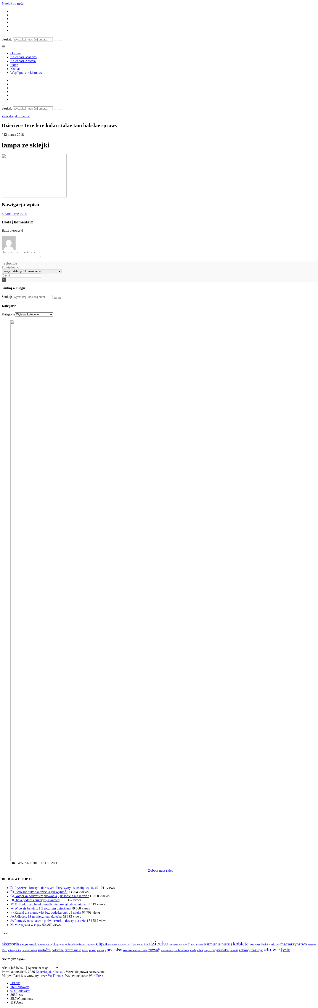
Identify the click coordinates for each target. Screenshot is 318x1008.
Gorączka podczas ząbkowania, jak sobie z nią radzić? (51, 896)
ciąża (101, 944)
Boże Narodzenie (76, 944)
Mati (4, 950)
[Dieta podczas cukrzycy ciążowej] (12, 900)
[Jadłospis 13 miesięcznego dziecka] (12, 916)
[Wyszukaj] (55, 40)
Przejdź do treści (13, 3)
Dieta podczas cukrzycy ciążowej (37, 900)
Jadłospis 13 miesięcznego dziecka (38, 916)
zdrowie (271, 949)
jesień (200, 944)
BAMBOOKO (45, 944)
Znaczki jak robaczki (16, 116)
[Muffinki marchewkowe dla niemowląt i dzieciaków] (12, 904)
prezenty (101, 950)
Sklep (14, 65)
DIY (129, 944)
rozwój (154, 949)
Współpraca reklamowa (26, 72)
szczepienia (167, 950)
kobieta (241, 944)
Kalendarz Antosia (23, 61)
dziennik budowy (178, 944)
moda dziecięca (29, 950)
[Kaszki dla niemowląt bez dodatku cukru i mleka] (12, 912)
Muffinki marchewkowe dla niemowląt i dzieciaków (50, 904)
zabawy (245, 950)
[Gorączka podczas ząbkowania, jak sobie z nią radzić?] (12, 896)
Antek (33, 944)
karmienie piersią (218, 944)
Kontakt (15, 69)
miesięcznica (14, 950)
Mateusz (312, 944)
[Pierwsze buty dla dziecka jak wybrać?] (12, 892)
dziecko (159, 943)
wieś (200, 950)
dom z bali (142, 944)
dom (134, 944)
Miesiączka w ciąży (27, 925)
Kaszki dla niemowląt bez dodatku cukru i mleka (47, 912)
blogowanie (60, 944)
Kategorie (8, 314)
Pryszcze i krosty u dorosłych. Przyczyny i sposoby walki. (54, 888)
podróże (44, 950)
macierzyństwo (293, 944)
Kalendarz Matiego (23, 57)
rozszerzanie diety (135, 950)
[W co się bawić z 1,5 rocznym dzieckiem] (12, 908)
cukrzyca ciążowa (117, 944)
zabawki (234, 950)
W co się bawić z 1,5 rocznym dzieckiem (42, 908)
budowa (90, 944)
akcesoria (10, 944)
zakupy (257, 950)
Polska (85, 950)
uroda (193, 950)
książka (275, 944)
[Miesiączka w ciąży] (12, 925)
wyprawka (220, 950)
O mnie (15, 53)
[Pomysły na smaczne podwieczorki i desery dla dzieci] (12, 920)
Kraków (265, 944)
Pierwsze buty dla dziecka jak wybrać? (40, 892)
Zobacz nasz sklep (160, 870)
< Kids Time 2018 (14, 214)
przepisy (114, 949)
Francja (192, 944)
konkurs (254, 944)
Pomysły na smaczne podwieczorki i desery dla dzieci (51, 920)
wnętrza (208, 950)
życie (285, 950)
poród (92, 950)
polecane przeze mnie (66, 950)
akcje (24, 944)
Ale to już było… (14, 967)
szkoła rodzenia (181, 950)
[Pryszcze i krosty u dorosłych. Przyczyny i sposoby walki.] (12, 888)
